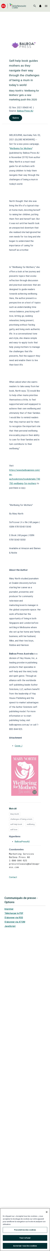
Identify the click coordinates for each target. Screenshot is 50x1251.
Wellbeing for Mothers (21, 148)
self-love (13, 829)
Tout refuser (25, 1238)
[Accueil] (13, 5)
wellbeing (31, 824)
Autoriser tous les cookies (25, 1246)
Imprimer (8, 909)
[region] (25, 1229)
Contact (13, 877)
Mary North (14, 814)
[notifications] (40, 6)
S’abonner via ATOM (14, 922)
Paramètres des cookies (25, 1230)
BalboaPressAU (22, 841)
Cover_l (18, 745)
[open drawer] (46, 6)
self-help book (16, 824)
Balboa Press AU (25, 111)
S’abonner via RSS (13, 917)
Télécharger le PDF (13, 913)
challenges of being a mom (21, 819)
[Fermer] (47, 1212)
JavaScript (10, 926)
